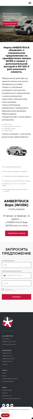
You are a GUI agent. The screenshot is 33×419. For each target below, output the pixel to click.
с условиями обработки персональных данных (15, 290)
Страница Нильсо (7, 344)
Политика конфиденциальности (11, 398)
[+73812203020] (7, 406)
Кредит (4, 376)
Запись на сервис (7, 390)
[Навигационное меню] (30, 3)
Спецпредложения (7, 381)
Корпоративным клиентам (9, 378)
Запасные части (6, 395)
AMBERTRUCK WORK (8, 358)
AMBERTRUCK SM (7, 361)
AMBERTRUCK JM (7, 356)
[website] (3, 406)
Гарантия (4, 393)
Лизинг (4, 373)
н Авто (14, 344)
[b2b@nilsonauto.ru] (11, 406)
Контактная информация (11, 271)
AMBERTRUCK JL (7, 353)
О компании (5, 338)
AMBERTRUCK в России (9, 341)
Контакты (5, 364)
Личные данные (8, 261)
